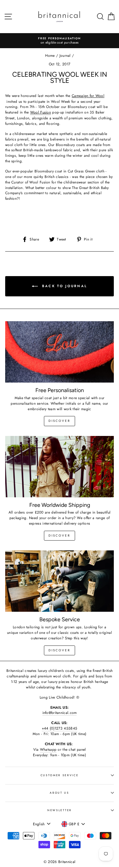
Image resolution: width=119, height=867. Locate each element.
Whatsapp (48, 749)
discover (59, 420)
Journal (65, 55)
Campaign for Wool (88, 95)
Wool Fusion (40, 112)
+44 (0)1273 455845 (59, 728)
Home (50, 55)
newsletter (59, 810)
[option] (59, 40)
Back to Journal (64, 285)
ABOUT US (59, 793)
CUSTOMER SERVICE (60, 775)
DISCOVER (59, 535)
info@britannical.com (59, 712)
